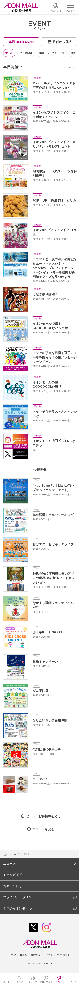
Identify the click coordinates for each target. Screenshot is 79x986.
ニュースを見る (43, 829)
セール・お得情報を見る (43, 816)
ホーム (13, 854)
